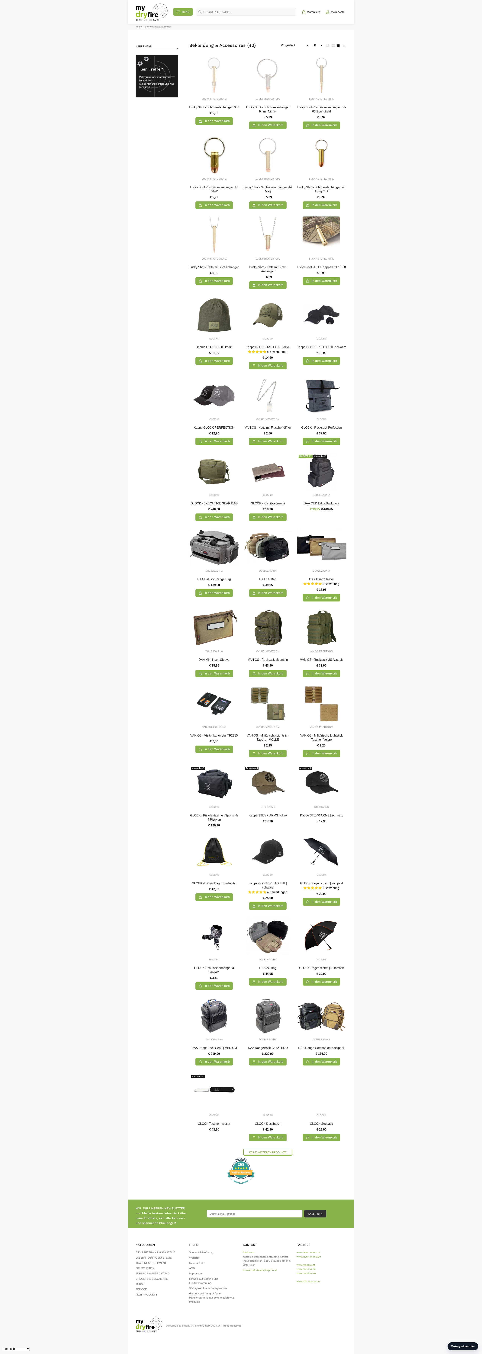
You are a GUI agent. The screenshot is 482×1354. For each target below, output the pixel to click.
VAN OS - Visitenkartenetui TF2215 (214, 735)
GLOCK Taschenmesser (214, 1123)
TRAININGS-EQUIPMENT (151, 1262)
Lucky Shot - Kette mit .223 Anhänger (214, 267)
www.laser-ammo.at (308, 1252)
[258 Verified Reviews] (241, 1185)
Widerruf (194, 1257)
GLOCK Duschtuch (268, 1123)
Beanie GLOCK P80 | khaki (214, 347)
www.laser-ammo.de (309, 1256)
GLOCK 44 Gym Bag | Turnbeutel (214, 883)
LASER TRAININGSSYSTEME (154, 1257)
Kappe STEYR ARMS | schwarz (321, 815)
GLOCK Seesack (321, 1123)
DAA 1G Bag (267, 579)
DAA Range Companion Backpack (321, 1047)
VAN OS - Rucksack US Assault (321, 659)
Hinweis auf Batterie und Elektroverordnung (203, 1280)
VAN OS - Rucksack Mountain (268, 659)
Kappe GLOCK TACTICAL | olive (268, 347)
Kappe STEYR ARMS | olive (268, 815)
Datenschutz (196, 1262)
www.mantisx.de (306, 1268)
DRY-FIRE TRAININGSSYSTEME (155, 1252)
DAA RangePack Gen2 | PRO (268, 1047)
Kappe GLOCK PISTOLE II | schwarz (321, 347)
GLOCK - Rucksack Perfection (321, 427)
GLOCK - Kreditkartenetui (268, 503)
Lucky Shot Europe (214, 99)
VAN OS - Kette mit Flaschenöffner (268, 427)
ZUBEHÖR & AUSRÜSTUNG (153, 1273)
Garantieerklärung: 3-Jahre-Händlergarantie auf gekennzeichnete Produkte (211, 1297)
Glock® (214, 338)
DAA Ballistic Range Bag (214, 579)
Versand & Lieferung (201, 1252)
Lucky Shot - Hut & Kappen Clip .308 (321, 267)
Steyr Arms (268, 807)
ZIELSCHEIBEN (145, 1268)
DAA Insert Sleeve (321, 579)
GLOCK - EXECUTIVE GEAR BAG (214, 503)
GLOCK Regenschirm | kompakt (321, 883)
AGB (192, 1268)
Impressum (196, 1273)
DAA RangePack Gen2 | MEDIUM (214, 1047)
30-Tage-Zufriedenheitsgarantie (208, 1288)
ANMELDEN (315, 1213)
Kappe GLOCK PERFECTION (214, 427)
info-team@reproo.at (264, 1270)
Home (139, 26)
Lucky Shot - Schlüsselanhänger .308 (214, 107)
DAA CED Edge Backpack (321, 503)
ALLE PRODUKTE (146, 1294)
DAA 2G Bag (267, 968)
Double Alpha (321, 495)
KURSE (140, 1284)
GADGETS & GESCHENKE (152, 1278)
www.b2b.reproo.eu (308, 1281)
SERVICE (141, 1289)
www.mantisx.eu (306, 1273)
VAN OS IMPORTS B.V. (268, 419)
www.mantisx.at (306, 1264)
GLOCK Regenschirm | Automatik (321, 968)
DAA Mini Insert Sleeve (214, 659)
